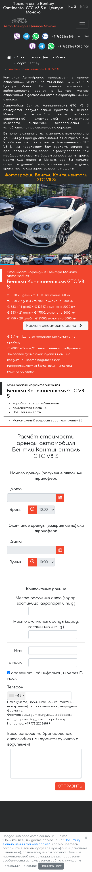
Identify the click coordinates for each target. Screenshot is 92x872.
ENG (84, 7)
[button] (22, 259)
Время (15, 510)
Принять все (51, 866)
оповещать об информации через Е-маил (45, 676)
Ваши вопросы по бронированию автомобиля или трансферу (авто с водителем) (42, 739)
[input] (31, 497)
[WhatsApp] (35, 36)
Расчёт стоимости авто (51, 326)
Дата (16, 489)
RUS (72, 7)
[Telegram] (26, 36)
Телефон (15, 687)
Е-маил (15, 663)
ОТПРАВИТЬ (70, 786)
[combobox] (16, 696)
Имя (18, 651)
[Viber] (17, 36)
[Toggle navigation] (82, 24)
